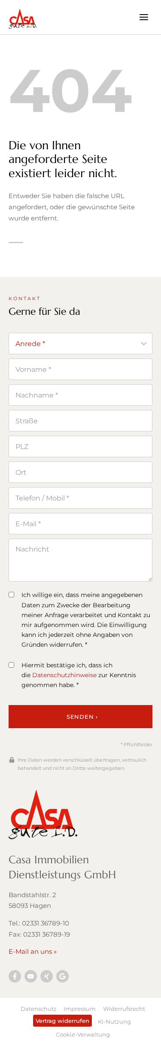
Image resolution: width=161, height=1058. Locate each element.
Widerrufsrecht (124, 1008)
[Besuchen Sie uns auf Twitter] (62, 976)
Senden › (82, 716)
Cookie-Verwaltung (83, 1034)
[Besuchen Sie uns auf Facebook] (15, 976)
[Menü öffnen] (143, 16)
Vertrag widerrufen (62, 1020)
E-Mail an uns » (33, 951)
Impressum (80, 1008)
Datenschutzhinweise (64, 675)
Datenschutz (39, 1008)
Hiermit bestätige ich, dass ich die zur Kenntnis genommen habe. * (78, 675)
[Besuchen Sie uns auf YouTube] (30, 976)
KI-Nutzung (114, 1021)
